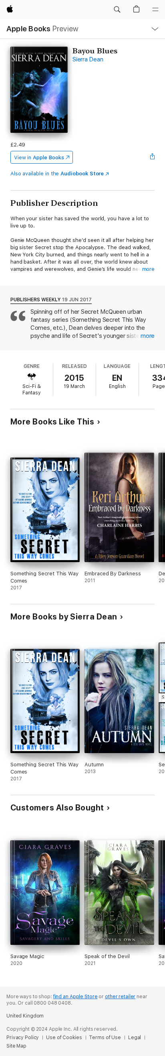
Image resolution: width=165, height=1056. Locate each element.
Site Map (16, 1046)
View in (39, 157)
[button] (117, 9)
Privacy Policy (22, 1037)
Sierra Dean (87, 59)
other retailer (120, 996)
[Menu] (155, 9)
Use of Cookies (64, 1037)
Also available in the (57, 174)
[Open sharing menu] (152, 157)
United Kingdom (25, 1016)
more (148, 269)
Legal (134, 1037)
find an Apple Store (75, 996)
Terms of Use (105, 1037)
